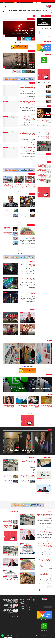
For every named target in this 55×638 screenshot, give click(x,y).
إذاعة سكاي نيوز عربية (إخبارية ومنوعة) (25, 65)
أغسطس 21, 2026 (32, 206)
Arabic (35, 2)
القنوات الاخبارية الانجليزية (28, 605)
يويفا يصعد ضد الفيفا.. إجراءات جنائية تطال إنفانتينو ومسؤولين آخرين (8, 605)
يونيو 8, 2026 (27, 210)
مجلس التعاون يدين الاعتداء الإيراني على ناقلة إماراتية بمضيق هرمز (7, 521)
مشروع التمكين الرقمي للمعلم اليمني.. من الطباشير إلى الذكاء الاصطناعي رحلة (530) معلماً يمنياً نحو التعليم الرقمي (44, 481)
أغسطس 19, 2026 (43, 172)
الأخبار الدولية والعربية (5, 224)
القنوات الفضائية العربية (22, 599)
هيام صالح (34, 105)
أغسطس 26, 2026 (49, 407)
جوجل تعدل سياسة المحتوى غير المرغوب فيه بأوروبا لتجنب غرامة (41, 389)
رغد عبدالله (33, 238)
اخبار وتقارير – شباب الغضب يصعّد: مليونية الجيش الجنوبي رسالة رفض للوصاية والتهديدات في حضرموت (24, 476)
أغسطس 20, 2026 (43, 167)
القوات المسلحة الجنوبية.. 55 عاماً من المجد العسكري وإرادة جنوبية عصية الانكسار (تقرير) (44, 146)
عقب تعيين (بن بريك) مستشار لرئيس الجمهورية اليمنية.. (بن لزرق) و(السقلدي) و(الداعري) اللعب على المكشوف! (44, 494)
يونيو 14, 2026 (10, 528)
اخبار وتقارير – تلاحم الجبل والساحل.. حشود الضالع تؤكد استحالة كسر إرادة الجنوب (42, 96)
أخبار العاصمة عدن (5, 101)
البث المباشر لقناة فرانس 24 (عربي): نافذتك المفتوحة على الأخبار (23, 32)
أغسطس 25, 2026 (12, 407)
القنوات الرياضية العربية (28, 609)
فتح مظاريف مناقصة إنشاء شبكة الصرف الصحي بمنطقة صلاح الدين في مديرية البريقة (27, 87)
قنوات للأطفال (22, 608)
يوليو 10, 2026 (15, 206)
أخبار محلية (10, 224)
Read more (33, 98)
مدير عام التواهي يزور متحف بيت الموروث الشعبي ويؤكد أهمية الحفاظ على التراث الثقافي (41, 165)
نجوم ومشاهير (22, 610)
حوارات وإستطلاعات (15, 10)
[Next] (18, 163)
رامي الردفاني (32, 35)
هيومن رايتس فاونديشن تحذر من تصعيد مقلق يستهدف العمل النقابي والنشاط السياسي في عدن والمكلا (27, 118)
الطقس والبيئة (33, 10)
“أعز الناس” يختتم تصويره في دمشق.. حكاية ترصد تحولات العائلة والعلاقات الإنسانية (42, 175)
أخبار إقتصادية (5, 264)
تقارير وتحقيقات (25, 10)
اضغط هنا (15, 42)
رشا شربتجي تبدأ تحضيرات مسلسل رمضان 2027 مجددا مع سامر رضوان (41, 170)
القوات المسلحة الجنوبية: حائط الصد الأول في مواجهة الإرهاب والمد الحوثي (24, 481)
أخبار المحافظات (33, 606)
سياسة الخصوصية (48, 2)
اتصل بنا (51, 2)
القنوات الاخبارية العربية (31, 30)
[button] (2, 635)
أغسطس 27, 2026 (30, 105)
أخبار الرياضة (21, 312)
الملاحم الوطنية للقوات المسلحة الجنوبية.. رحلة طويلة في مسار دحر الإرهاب (8, 476)
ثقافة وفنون (20, 10)
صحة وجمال (10, 10)
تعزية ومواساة (27, 209)
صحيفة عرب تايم (48, 635)
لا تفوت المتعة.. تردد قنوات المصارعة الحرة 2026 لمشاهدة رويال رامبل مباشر (41, 86)
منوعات (46, 12)
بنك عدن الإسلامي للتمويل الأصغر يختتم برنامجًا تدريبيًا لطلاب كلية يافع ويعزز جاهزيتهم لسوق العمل (27, 103)
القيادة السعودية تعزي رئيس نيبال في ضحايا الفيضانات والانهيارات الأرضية (8, 228)
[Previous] (20, 163)
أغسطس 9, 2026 (43, 181)
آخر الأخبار (50, 10)
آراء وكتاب (34, 600)
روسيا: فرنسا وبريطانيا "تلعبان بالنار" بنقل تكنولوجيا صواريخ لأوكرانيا (9, 242)
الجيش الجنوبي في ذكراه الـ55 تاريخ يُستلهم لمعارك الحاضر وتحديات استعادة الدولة (28, 149)
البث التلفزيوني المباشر (45, 10)
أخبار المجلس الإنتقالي (28, 182)
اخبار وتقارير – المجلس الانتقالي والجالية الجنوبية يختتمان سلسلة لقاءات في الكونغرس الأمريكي (7, 526)
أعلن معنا (42, 2)
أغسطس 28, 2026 (29, 238)
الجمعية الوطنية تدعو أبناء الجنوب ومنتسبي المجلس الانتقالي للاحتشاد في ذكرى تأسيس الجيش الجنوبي (27, 133)
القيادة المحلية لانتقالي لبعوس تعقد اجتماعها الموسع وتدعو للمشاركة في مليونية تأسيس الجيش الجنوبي (30, 185)
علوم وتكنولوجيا (50, 12)
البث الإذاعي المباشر (38, 10)
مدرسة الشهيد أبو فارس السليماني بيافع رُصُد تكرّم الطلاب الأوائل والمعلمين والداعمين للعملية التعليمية (28, 204)
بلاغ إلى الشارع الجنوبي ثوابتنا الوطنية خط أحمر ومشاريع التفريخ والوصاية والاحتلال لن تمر (41, 91)
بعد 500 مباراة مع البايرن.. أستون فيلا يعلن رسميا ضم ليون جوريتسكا (41, 0)
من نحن (45, 2)
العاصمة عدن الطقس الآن (15, 616)
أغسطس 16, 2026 (43, 177)
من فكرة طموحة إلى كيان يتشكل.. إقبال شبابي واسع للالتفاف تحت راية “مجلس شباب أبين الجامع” (8, 210)
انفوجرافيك (28, 10)
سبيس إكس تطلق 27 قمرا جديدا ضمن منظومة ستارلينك (14, 389)
